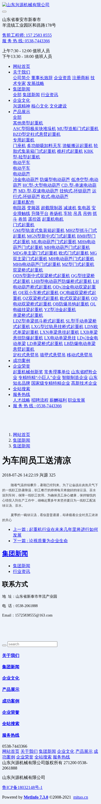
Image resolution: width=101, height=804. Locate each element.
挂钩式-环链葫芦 (75, 191)
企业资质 (62, 77)
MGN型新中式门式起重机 (51, 236)
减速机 (70, 208)
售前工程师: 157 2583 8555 (27, 35)
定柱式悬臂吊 (26, 355)
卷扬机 (56, 213)
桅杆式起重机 (70, 151)
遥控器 (34, 219)
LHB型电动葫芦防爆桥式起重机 (61, 281)
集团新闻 (21, 89)
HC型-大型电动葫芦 (41, 185)
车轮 (68, 213)
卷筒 (22, 219)
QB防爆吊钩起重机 (71, 304)
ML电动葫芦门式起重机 (53, 241)
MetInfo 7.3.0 (36, 797)
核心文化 (39, 106)
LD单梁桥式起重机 (45, 343)
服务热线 (21, 394)
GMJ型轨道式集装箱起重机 (39, 230)
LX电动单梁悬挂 (60, 338)
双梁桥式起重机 (28, 270)
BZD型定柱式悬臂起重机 (37, 134)
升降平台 (39, 213)
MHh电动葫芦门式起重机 (37, 264)
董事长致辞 (42, 77)
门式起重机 (23, 224)
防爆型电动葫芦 (55, 179)
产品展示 (21, 111)
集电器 (84, 208)
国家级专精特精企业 (50, 383)
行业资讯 (49, 94)
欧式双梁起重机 (75, 298)
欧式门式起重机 (74, 253)
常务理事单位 (57, 372)
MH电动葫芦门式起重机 (67, 247)
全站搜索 (21, 389)
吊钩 (87, 213)
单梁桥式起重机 (28, 315)
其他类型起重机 (28, 123)
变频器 (33, 208)
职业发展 (76, 400)
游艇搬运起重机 (77, 145)
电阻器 (19, 208)
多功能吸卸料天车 (44, 145)
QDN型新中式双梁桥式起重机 (41, 275)
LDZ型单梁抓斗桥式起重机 (39, 321)
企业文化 (21, 100)
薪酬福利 (58, 400)
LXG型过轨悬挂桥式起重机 (57, 326)
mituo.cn (80, 797)
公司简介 (21, 77)
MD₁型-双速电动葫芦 (38, 191)
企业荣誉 (21, 366)
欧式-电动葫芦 (54, 196)
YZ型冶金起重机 (60, 309)
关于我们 (21, 72)
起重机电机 (53, 219)
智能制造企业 (75, 377)
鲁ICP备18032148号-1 (22, 787)
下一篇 (40, 540)
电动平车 (21, 162)
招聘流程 (39, 400)
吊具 (77, 213)
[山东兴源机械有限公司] (50, 5)
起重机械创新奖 (28, 372)
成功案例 (21, 360)
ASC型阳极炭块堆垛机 (34, 128)
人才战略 (21, 400)
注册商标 (80, 77)
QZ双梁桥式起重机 (41, 298)
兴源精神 (21, 106)
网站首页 (21, 66)
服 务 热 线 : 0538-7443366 (37, 405)
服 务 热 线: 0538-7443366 (26, 41)
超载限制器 (51, 208)
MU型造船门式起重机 (78, 128)
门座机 (19, 145)
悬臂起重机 (23, 349)
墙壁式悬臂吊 (53, 355)
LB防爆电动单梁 (80, 343)
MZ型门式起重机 (78, 264)
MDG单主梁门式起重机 (35, 253)
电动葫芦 (21, 174)
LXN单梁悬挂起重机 (59, 332)
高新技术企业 (84, 383)
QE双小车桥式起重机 (38, 292)
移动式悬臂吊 (80, 355)
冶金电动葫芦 (26, 179)
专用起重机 (23, 140)
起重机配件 (23, 202)
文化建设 (58, 106)
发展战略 (35, 83)
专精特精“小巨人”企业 (39, 377)
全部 (17, 94)
